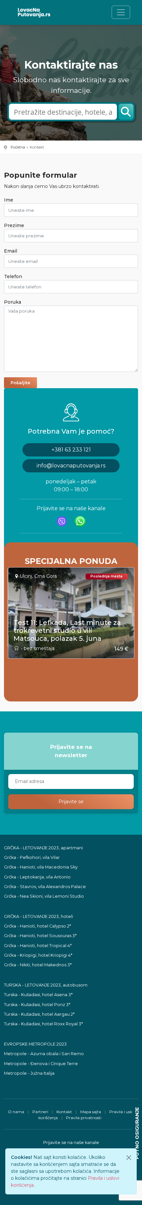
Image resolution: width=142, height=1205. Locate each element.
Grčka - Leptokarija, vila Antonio (37, 876)
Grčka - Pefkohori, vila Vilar (32, 857)
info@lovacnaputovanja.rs (71, 465)
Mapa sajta (90, 1111)
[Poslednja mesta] (71, 562)
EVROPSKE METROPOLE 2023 (35, 1044)
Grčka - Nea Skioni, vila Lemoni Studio (44, 896)
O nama (16, 1111)
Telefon (13, 276)
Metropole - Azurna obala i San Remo (44, 1053)
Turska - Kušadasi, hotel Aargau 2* (39, 1014)
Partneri (40, 1111)
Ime (8, 200)
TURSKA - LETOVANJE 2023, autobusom (46, 985)
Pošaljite (20, 382)
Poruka (12, 302)
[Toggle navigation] (121, 12)
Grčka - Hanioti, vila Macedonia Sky (41, 867)
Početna (18, 147)
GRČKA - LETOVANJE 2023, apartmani (43, 847)
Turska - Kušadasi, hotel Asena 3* (38, 994)
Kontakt (64, 1111)
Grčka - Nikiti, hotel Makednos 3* (38, 964)
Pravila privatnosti (83, 1117)
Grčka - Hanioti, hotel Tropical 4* (38, 945)
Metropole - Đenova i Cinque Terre (41, 1063)
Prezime (14, 225)
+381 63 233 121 (71, 450)
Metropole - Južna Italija (29, 1073)
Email (10, 251)
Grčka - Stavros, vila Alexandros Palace (45, 886)
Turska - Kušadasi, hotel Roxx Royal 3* (43, 1023)
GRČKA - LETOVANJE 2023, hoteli (38, 916)
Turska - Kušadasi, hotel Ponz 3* (37, 1004)
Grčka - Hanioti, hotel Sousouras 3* (40, 935)
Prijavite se (71, 802)
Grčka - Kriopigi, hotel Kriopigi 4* (38, 955)
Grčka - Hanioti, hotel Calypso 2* (37, 926)
